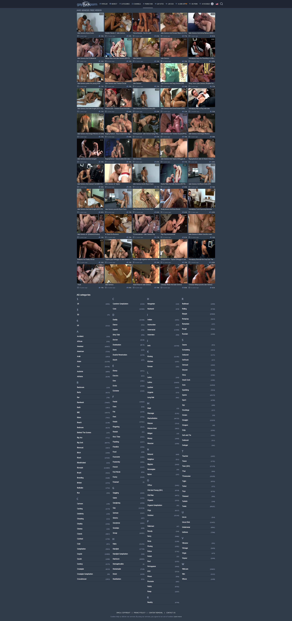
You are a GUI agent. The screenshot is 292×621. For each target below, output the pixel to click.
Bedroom (93, 427)
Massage (163, 413)
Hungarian (163, 304)
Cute (128, 309)
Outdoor (163, 515)
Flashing (128, 442)
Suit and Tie (198, 435)
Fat (128, 411)
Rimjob (198, 314)
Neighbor (163, 459)
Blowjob (93, 468)
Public (163, 586)
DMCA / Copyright (123, 612)
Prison (163, 576)
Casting (93, 509)
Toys (198, 491)
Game (128, 498)
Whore (198, 579)
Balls (93, 392)
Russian (198, 334)
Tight (198, 481)
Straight (198, 420)
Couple (93, 554)
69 (93, 325)
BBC (93, 412)
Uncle (198, 517)
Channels (137, 4)
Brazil (93, 473)
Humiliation (128, 579)
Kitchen (163, 361)
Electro (128, 376)
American (93, 351)
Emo (128, 381)
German (128, 513)
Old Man (163, 495)
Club (93, 544)
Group (128, 533)
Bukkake (93, 488)
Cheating (93, 519)
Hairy (128, 544)
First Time (128, 437)
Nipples (163, 464)
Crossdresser (93, 579)
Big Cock (93, 442)
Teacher (198, 456)
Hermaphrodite (128, 564)
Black (93, 458)
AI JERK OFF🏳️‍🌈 (182, 4)
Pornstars (149, 4)
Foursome (128, 457)
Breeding (93, 478)
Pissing (163, 546)
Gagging (128, 493)
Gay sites (160, 4)
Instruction (163, 325)
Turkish (198, 501)
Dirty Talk (128, 335)
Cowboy (93, 564)
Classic (93, 534)
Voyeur (198, 558)
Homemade (128, 569)
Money (163, 438)
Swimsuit (198, 440)
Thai (198, 471)
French (128, 467)
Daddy (128, 319)
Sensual (198, 365)
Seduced (198, 355)
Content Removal (156, 612)
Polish (163, 556)
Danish (128, 330)
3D (93, 314)
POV (163, 571)
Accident (93, 336)
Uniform (198, 532)
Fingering (128, 427)
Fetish (128, 422)
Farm (128, 406)
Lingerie (163, 392)
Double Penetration (128, 355)
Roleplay (198, 319)
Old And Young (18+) (163, 490)
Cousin (93, 559)
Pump (163, 591)
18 (93, 304)
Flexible (128, 447)
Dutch (128, 360)
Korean (163, 366)
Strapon (198, 425)
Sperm (198, 395)
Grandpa (128, 528)
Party (163, 536)
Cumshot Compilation (128, 304)
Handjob (128, 549)
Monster (163, 443)
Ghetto (128, 518)
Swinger (198, 445)
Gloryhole (128, 523)
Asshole (93, 371)
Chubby (93, 524)
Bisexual (93, 447)
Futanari (128, 482)
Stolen (198, 415)
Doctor (128, 340)
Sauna (198, 345)
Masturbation (163, 418)
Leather (163, 387)
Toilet (198, 486)
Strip (198, 430)
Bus (93, 493)
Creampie (93, 569)
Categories (125, 4)
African (93, 341)
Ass (93, 366)
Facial (128, 401)
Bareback (93, 402)
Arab (93, 356)
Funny (128, 477)
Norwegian (163, 469)
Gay (128, 508)
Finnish (128, 432)
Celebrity (93, 514)
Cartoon (93, 504)
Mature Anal (163, 428)
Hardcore (128, 559)
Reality (163, 602)
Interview (163, 335)
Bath (93, 407)
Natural (163, 454)
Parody (163, 531)
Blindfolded (93, 463)
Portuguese (163, 566)
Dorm (128, 350)
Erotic (128, 386)
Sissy (198, 375)
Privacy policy (139, 612)
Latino (163, 382)
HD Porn (194, 4)
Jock (163, 345)
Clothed (93, 539)
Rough (198, 329)
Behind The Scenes (93, 432)
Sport (198, 400)
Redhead (198, 304)
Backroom (93, 387)
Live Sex (171, 4)
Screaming (198, 350)
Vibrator (198, 543)
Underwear (198, 527)
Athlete (93, 376)
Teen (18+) (198, 466)
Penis (163, 541)
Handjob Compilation (128, 554)
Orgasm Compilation (163, 505)
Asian (93, 361)
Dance (128, 325)
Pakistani (163, 526)
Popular (104, 4)
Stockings (198, 410)
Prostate (163, 581)
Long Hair (163, 397)
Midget (163, 433)
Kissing (163, 356)
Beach (93, 422)
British (93, 483)
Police (163, 551)
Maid (163, 408)
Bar (93, 397)
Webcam (198, 569)
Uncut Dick (198, 522)
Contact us (170, 612)
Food (128, 452)
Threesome (198, 476)
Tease (198, 461)
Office (163, 485)
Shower (198, 370)
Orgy (163, 510)
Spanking (198, 390)
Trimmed (198, 496)
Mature (163, 423)
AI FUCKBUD (206, 4)
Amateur (93, 346)
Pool (163, 561)
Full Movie (128, 472)
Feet (128, 417)
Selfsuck (198, 360)
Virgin (198, 553)
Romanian (198, 324)
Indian (163, 319)
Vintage (198, 548)
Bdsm (93, 417)
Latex (163, 377)
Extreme (128, 391)
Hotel (128, 574)
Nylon (163, 474)
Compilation (93, 549)
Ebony (128, 371)
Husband (163, 309)
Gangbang (128, 503)
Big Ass (93, 437)
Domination (128, 345)
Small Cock (198, 380)
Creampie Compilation (93, 574)
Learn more (178, 616)
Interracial (163, 330)
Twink (198, 506)
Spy (198, 405)
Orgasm (163, 500)
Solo (198, 385)
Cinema (93, 529)
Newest (114, 4)
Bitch (93, 452)
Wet (198, 574)
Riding (198, 309)
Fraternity (128, 462)
